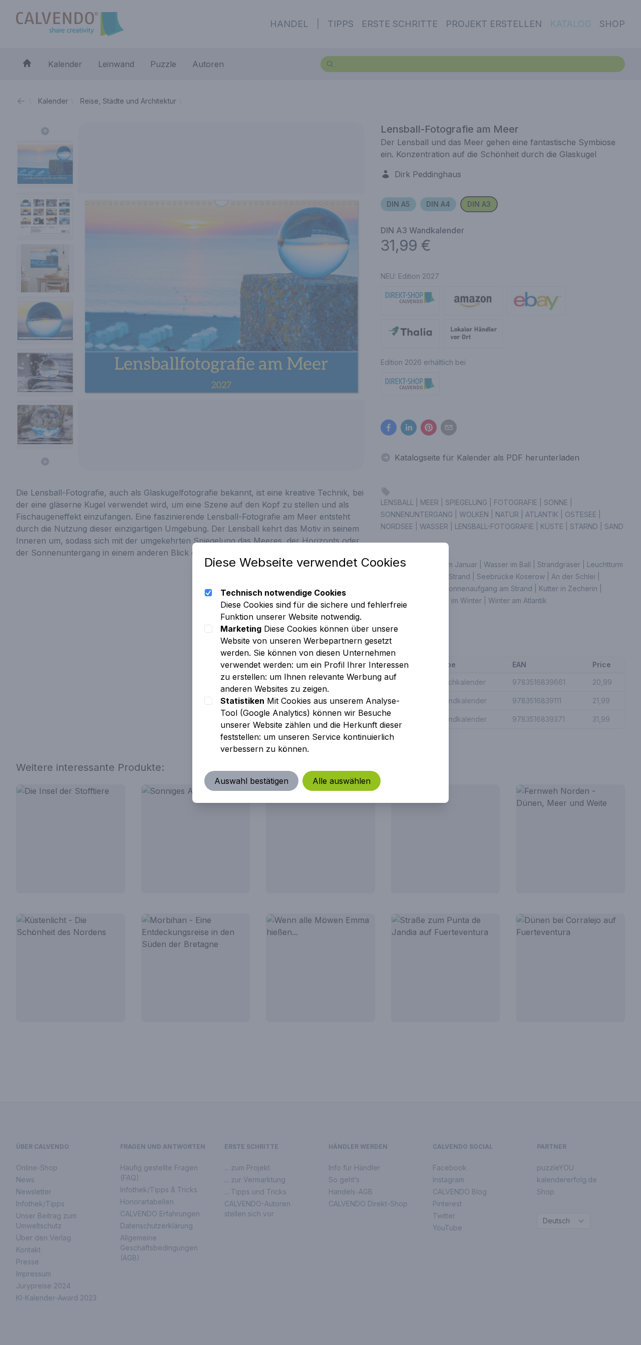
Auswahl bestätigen (251, 781)
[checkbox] (208, 593)
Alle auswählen (341, 781)
